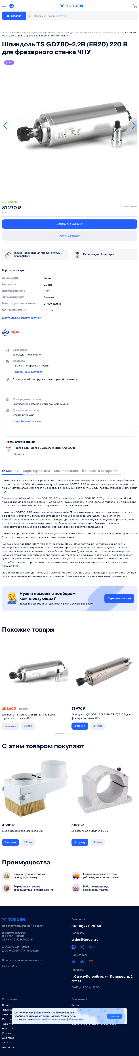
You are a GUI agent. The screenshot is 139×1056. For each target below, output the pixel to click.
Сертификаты (11, 1019)
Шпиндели (70, 33)
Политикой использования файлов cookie (59, 1019)
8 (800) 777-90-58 (86, 926)
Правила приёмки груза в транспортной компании (44, 379)
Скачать (19, 454)
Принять (115, 1016)
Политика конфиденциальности (22, 960)
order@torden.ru (85, 940)
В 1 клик (28, 726)
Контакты (8, 1047)
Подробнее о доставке (28, 372)
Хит (10, 62)
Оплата (6, 1043)
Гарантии (8, 1024)
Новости (7, 1028)
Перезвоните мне (119, 598)
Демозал (8, 1014)
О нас (5, 1005)
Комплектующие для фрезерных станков (37, 33)
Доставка (8, 1038)
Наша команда (11, 1010)
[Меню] (4, 6)
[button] (5, 126)
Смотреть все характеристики (21, 318)
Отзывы (7, 1033)
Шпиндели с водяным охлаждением (100, 33)
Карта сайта (9, 966)
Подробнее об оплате (27, 421)
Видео (75, 1005)
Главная (6, 33)
